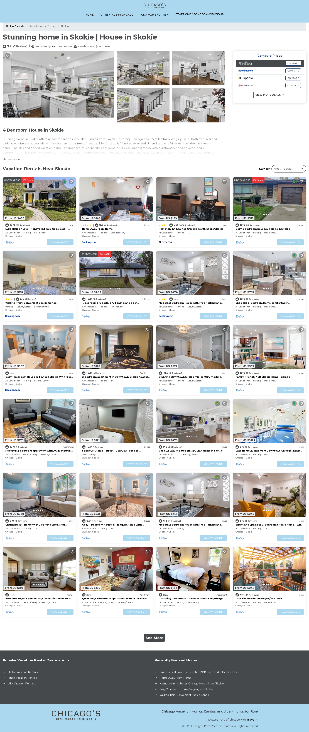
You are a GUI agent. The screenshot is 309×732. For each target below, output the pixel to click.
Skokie (65, 26)
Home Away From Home (97, 228)
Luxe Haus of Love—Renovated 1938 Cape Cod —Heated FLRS (199, 672)
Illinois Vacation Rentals (22, 677)
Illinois (40, 26)
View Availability (60, 242)
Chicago (52, 26)
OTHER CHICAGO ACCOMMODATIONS (199, 14)
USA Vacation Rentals (21, 683)
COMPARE (293, 63)
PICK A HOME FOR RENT (154, 14)
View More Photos (18, 112)
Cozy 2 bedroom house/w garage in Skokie (263, 228)
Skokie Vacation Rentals (23, 672)
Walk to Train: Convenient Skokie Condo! (31, 302)
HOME (89, 14)
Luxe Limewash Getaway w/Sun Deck (259, 598)
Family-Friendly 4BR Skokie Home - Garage (263, 376)
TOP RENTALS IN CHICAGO (116, 14)
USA (30, 26)
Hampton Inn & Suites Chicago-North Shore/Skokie (191, 228)
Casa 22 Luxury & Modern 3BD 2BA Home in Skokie (191, 450)
